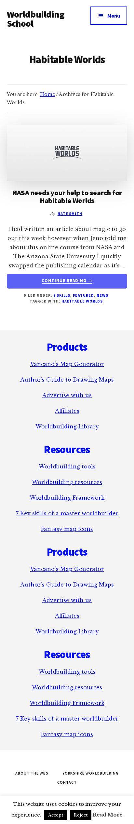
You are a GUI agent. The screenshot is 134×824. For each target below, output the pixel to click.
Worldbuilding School (35, 18)
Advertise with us (67, 395)
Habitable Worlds (82, 301)
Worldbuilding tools (67, 466)
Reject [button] (80, 815)
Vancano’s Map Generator (67, 364)
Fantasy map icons (67, 529)
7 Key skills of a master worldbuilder (67, 513)
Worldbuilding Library (67, 426)
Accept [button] (55, 815)
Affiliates (67, 411)
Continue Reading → (67, 281)
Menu (113, 15)
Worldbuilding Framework (67, 497)
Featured (83, 295)
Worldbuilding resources (67, 482)
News (102, 295)
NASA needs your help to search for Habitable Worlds (67, 196)
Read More (108, 815)
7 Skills (62, 295)
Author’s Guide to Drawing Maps (67, 379)
